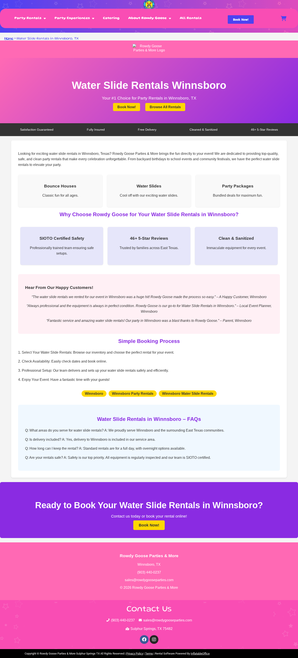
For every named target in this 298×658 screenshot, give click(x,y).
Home (8, 38)
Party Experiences (72, 18)
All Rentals (191, 18)
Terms (149, 653)
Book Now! (126, 107)
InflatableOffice (200, 653)
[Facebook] (144, 639)
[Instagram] (154, 639)
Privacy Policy (134, 653)
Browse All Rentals (165, 107)
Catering (111, 18)
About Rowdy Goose (147, 18)
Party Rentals (27, 18)
